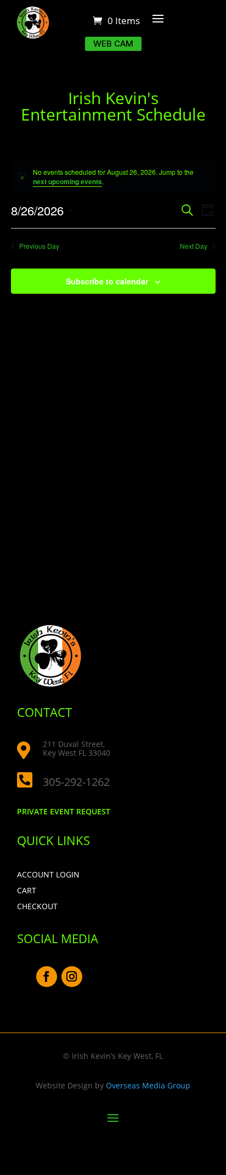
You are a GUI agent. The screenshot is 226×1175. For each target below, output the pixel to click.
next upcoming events (67, 181)
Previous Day (39, 246)
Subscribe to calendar (107, 281)
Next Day (193, 246)
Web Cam (113, 43)
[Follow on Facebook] (46, 976)
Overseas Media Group (148, 1085)
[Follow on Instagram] (71, 976)
